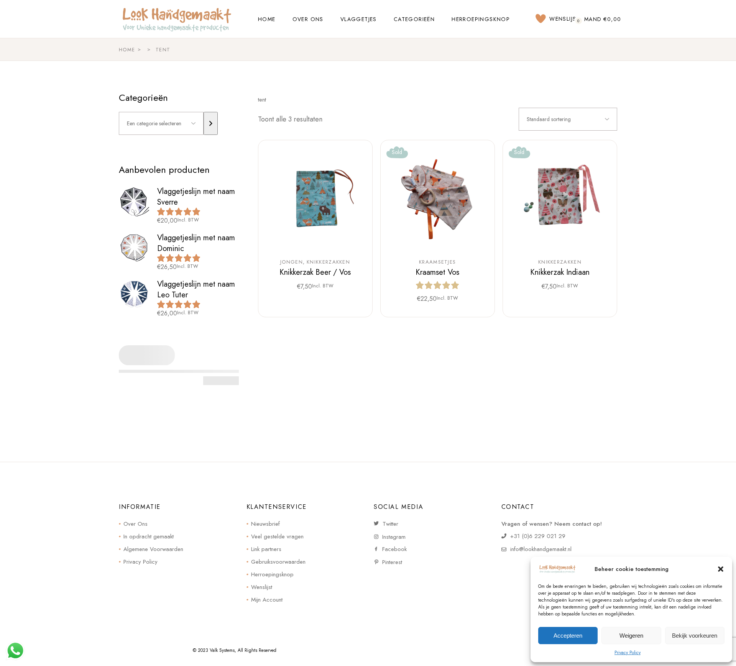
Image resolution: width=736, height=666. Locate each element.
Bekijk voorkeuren (694, 635)
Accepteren (568, 635)
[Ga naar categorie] (211, 123)
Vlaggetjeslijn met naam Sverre (196, 197)
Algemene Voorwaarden (153, 549)
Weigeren (631, 635)
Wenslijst (261, 587)
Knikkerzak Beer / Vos (315, 272)
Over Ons (135, 524)
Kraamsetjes (437, 262)
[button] (720, 569)
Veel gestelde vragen (277, 536)
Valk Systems (222, 650)
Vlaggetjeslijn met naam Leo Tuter (196, 289)
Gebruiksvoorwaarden (278, 562)
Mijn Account (267, 599)
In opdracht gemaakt (148, 536)
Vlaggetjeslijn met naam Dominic (196, 243)
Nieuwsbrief (265, 524)
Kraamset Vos (437, 272)
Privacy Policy (627, 652)
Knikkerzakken (328, 262)
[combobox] (568, 119)
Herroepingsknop (272, 574)
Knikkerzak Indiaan (560, 272)
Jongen (291, 262)
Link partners (266, 549)
